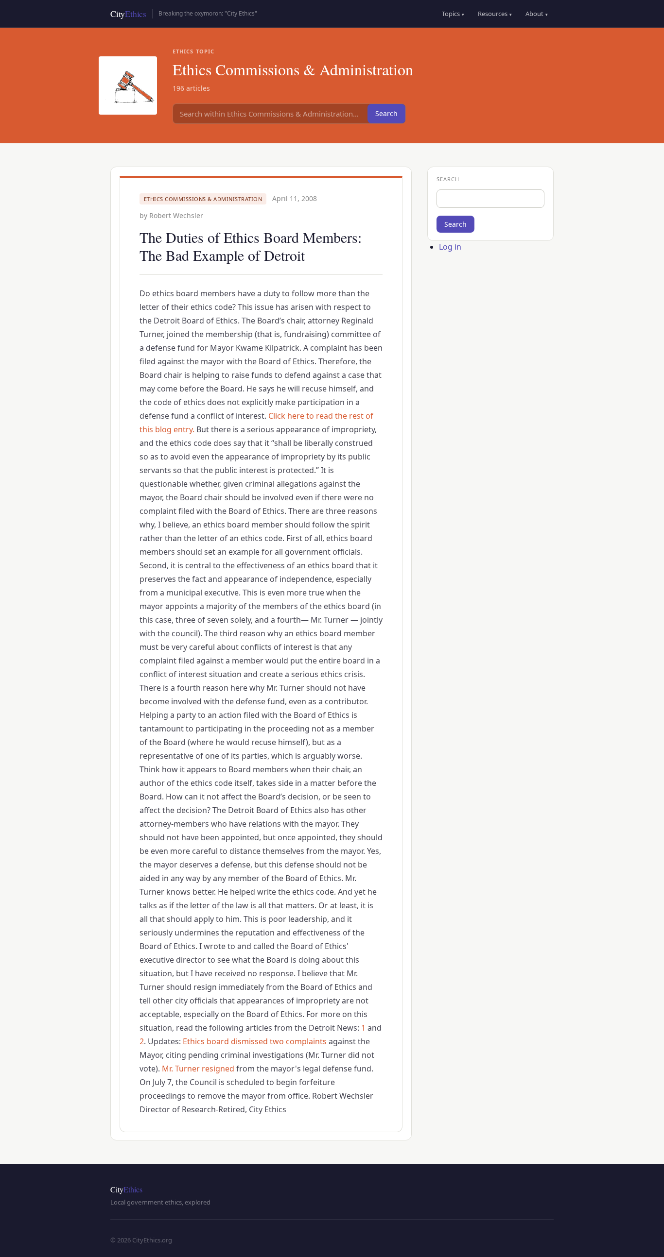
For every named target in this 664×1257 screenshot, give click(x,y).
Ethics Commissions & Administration (203, 199)
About (536, 13)
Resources (495, 13)
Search (386, 113)
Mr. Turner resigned (198, 1068)
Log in (450, 246)
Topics (453, 13)
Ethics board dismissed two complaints (255, 1041)
